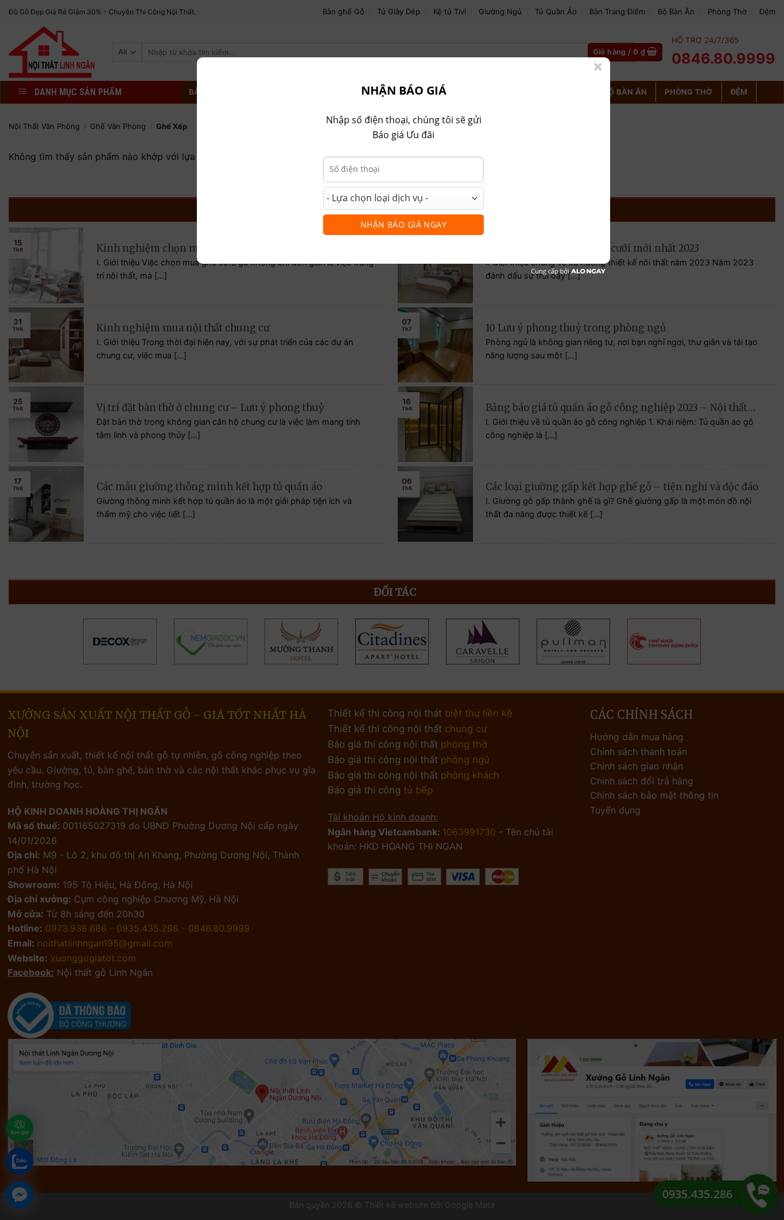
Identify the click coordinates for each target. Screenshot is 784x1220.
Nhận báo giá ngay (403, 224)
